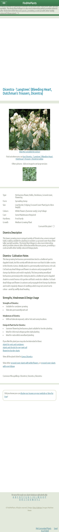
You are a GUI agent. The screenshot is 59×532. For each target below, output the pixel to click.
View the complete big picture (29, 151)
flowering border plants (11, 350)
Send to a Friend (49, 529)
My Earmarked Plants (43, 528)
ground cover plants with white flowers (24, 363)
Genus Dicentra (26, 356)
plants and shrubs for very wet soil (15, 347)
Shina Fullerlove (37, 508)
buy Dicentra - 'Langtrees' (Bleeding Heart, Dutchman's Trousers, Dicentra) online (34, 157)
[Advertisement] (29, 53)
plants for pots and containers (13, 344)
